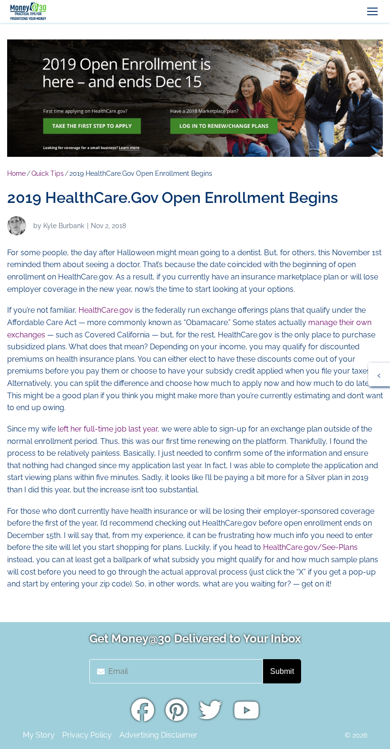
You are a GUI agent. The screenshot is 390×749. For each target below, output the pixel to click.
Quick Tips (47, 173)
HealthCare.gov (105, 310)
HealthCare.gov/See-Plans (310, 547)
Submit (282, 671)
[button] (372, 11)
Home (16, 173)
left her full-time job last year (107, 428)
